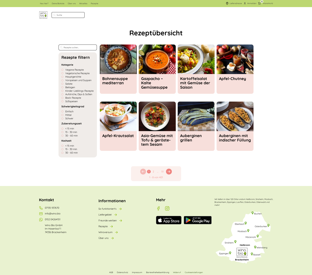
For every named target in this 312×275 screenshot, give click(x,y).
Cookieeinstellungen (194, 272)
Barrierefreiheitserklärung (157, 272)
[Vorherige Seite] (143, 172)
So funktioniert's (107, 208)
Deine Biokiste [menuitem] (58, 3)
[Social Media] (160, 208)
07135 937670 (52, 207)
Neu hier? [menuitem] (44, 3)
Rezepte (103, 226)
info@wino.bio (52, 213)
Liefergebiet (105, 214)
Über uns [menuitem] (72, 3)
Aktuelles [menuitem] (83, 3)
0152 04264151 (52, 219)
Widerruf (177, 272)
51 (162, 171)
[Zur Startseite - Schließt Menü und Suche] (43, 15)
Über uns (103, 238)
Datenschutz (122, 272)
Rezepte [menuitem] (94, 3)
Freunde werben (107, 220)
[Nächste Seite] (169, 172)
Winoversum (105, 232)
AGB (111, 272)
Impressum (137, 272)
